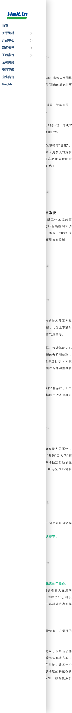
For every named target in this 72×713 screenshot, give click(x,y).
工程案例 (8, 55)
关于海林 (8, 33)
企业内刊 (8, 77)
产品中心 (8, 40)
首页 (5, 25)
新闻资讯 (8, 47)
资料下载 (8, 69)
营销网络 (8, 62)
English (7, 84)
